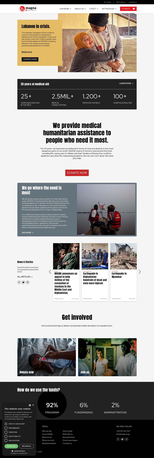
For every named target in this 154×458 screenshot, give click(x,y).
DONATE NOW (77, 173)
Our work (64, 9)
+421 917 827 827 (123, 431)
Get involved (108, 9)
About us (79, 9)
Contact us (133, 2)
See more (26, 233)
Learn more (125, 83)
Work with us (120, 2)
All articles (23, 277)
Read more (27, 52)
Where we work (48, 440)
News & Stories (69, 437)
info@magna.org (123, 434)
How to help (67, 431)
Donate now (30, 59)
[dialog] (19, 429)
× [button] (33, 405)
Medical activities (49, 443)
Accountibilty (47, 434)
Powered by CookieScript (19, 453)
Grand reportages (70, 440)
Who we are (47, 431)
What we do (47, 437)
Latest (93, 9)
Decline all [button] (26, 446)
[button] (19, 451)
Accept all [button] (11, 446)
